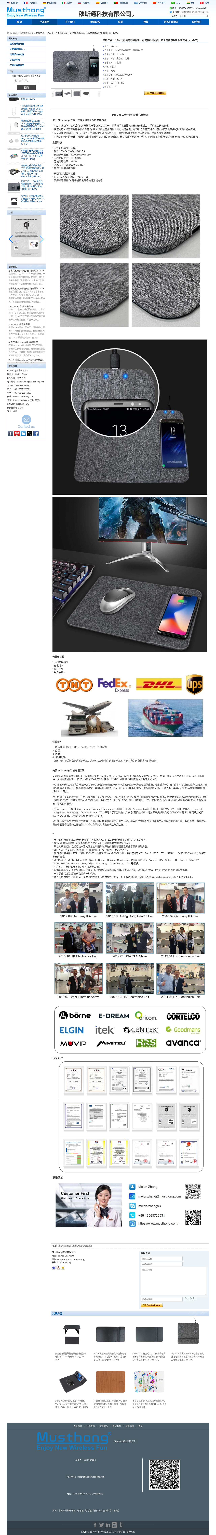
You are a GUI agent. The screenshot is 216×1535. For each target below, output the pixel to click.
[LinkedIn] (23, 433)
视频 (145, 22)
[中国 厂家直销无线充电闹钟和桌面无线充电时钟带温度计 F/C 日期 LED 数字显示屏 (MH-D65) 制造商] (14, 139)
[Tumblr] (10, 433)
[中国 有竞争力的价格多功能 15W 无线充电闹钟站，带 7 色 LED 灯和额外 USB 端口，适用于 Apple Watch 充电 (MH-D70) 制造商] (14, 154)
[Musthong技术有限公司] (26, 16)
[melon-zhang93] (54, 1268)
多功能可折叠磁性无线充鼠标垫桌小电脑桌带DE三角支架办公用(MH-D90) (32, 182)
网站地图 (117, 1426)
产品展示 (44, 22)
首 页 (19, 22)
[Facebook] (36, 433)
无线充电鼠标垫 (26, 33)
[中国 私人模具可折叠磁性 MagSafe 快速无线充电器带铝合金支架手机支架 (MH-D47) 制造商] (14, 124)
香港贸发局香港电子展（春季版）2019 (26, 272)
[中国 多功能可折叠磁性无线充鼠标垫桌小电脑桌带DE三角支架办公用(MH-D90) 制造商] (14, 184)
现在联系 (26, 422)
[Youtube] (17, 433)
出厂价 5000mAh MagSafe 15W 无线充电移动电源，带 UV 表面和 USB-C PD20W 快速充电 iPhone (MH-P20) (32, 199)
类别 (15, 33)
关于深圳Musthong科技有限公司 (23, 326)
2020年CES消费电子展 (19, 308)
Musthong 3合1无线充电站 (21, 290)
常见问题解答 (171, 22)
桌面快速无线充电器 (67, 1246)
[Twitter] (29, 433)
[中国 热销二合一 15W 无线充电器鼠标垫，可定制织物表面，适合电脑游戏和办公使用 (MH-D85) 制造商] (14, 169)
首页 (9, 33)
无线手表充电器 (17, 54)
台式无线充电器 (17, 44)
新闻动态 (95, 22)
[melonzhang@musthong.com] (63, 1268)
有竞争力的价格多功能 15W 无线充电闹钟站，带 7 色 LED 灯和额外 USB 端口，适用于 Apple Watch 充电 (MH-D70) (32, 154)
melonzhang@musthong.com (195, 12)
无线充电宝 (15, 60)
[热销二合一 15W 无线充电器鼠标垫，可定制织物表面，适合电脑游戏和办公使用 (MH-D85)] (76, 63)
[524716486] (58, 1268)
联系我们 (196, 22)
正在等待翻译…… (18, 49)
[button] (41, 239)
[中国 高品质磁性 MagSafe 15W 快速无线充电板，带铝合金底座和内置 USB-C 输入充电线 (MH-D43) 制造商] (14, 109)
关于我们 (70, 22)
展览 (120, 22)
